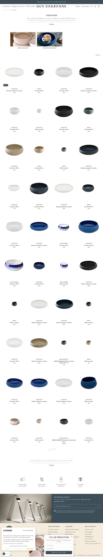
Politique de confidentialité (93, 555)
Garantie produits (53, 532)
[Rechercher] (92, 6)
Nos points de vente (70, 532)
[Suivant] (55, 449)
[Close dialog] (72, 537)
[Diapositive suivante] (98, 2)
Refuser (7, 549)
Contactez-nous (89, 529)
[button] (5, 553)
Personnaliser (18, 549)
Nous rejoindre (89, 532)
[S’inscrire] (98, 506)
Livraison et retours (53, 529)
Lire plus (51, 24)
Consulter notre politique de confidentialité (13, 543)
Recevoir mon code (59, 552)
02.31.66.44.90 (89, 539)
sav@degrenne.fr (89, 537)
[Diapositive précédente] (3, 2)
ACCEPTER (30, 549)
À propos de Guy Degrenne (72, 529)
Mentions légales (81, 555)
